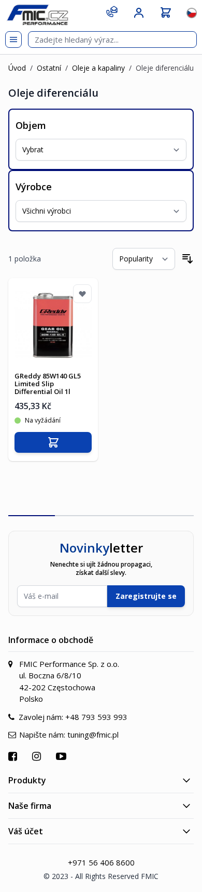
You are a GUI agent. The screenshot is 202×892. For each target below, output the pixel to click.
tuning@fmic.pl (93, 734)
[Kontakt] (112, 11)
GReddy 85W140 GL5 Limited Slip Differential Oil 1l (48, 383)
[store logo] (37, 14)
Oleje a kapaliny (98, 68)
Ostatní (49, 68)
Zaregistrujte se (146, 596)
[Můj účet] (139, 13)
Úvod (17, 68)
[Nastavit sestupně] (187, 259)
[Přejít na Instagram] (38, 756)
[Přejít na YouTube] (62, 756)
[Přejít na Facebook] (14, 756)
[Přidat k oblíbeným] (82, 293)
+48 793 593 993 (96, 717)
